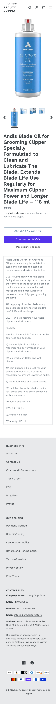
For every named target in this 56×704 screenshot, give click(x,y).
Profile (10, 503)
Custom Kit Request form (21, 470)
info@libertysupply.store (28, 615)
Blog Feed (12, 495)
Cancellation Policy (17, 542)
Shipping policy (15, 534)
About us (11, 453)
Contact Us (13, 461)
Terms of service (16, 559)
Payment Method (16, 525)
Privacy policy (14, 567)
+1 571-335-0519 (26, 608)
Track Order (13, 478)
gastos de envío (17, 213)
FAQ (8, 487)
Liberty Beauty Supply (10, 7)
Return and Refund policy (21, 550)
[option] (14, 117)
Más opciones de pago (28, 247)
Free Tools (12, 576)
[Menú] (50, 7)
